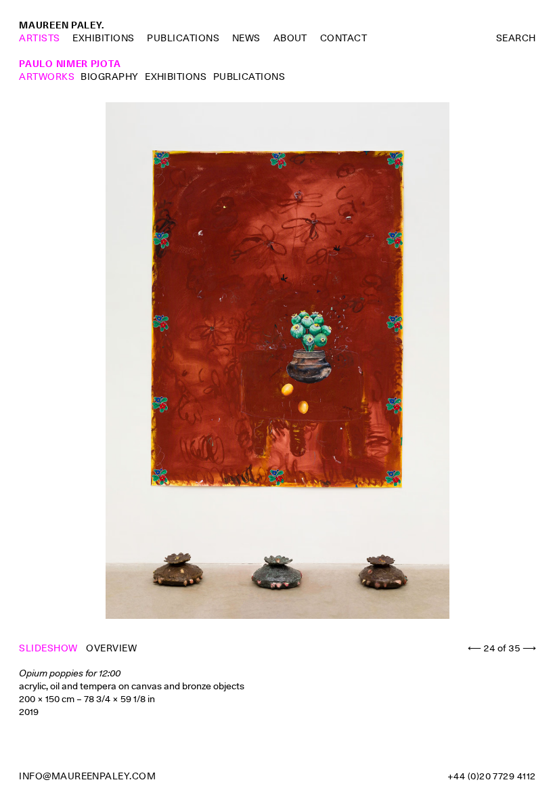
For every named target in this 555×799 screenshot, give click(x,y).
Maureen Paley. (61, 25)
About (290, 38)
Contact (343, 38)
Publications (183, 38)
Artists (39, 38)
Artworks (46, 76)
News (246, 38)
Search (516, 38)
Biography (109, 76)
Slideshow (49, 648)
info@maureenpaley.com (87, 776)
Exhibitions (103, 38)
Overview (111, 648)
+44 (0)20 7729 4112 (491, 776)
